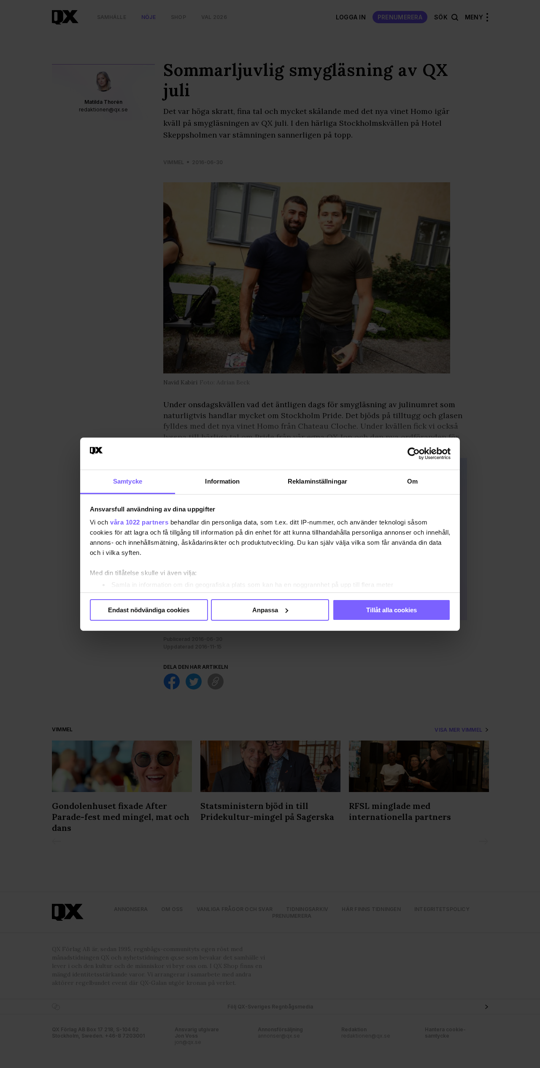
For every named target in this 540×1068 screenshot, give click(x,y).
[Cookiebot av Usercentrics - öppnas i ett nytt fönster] (414, 453)
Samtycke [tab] (127, 481)
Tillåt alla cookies (391, 610)
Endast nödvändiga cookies (148, 610)
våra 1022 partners (139, 522)
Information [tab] (222, 481)
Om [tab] (412, 481)
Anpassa (265, 610)
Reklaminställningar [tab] (317, 481)
